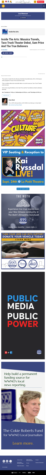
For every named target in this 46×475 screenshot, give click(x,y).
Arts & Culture (4, 26)
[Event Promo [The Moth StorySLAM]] (23, 212)
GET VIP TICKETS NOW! (23, 189)
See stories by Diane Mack (15, 105)
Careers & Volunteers (40, 462)
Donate (41, 1)
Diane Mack (5, 49)
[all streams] (44, 6)
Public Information (20, 465)
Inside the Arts (14, 32)
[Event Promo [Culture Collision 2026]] (23, 128)
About (27, 465)
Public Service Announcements (29, 460)
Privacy (27, 463)
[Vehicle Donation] (23, 251)
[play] (3, 6)
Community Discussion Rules (20, 463)
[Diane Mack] (4, 101)
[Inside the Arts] (4, 31)
